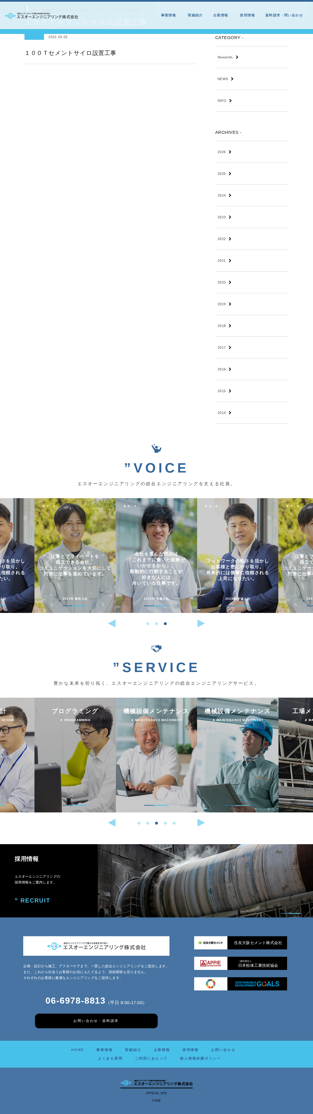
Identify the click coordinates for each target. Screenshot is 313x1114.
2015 (222, 391)
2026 (222, 152)
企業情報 (220, 15)
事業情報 (168, 15)
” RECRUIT (33, 900)
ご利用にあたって (151, 1058)
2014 (222, 413)
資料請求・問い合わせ (284, 15)
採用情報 (247, 15)
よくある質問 (110, 1058)
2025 (222, 174)
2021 (222, 261)
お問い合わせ (223, 1050)
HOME (77, 1050)
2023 (222, 217)
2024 (222, 195)
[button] (147, 623)
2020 (222, 282)
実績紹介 (195, 15)
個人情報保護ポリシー (200, 1058)
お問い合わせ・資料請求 (96, 1021)
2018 (222, 326)
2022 (222, 239)
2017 (222, 347)
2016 (222, 369)
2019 (222, 304)
